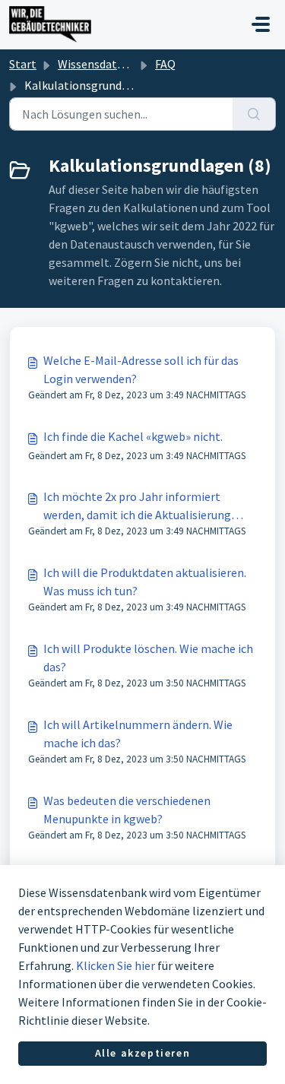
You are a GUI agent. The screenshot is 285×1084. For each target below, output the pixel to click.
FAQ (165, 63)
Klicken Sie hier (115, 965)
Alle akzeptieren (143, 1053)
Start (22, 63)
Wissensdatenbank (107, 63)
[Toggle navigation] (260, 24)
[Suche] (254, 114)
